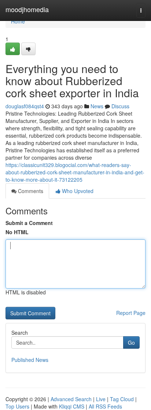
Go (131, 342)
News (97, 106)
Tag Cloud (122, 399)
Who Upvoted (76, 191)
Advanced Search (71, 399)
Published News (29, 359)
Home (18, 21)
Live (101, 399)
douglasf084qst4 (24, 106)
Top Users (17, 406)
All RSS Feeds (105, 406)
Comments (29, 191)
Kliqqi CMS (71, 406)
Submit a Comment (29, 222)
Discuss (120, 106)
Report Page (131, 312)
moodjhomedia (27, 9)
